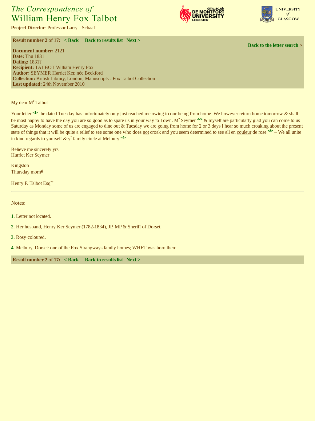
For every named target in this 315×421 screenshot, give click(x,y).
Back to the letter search (273, 45)
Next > (133, 40)
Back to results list (104, 40)
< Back (71, 40)
